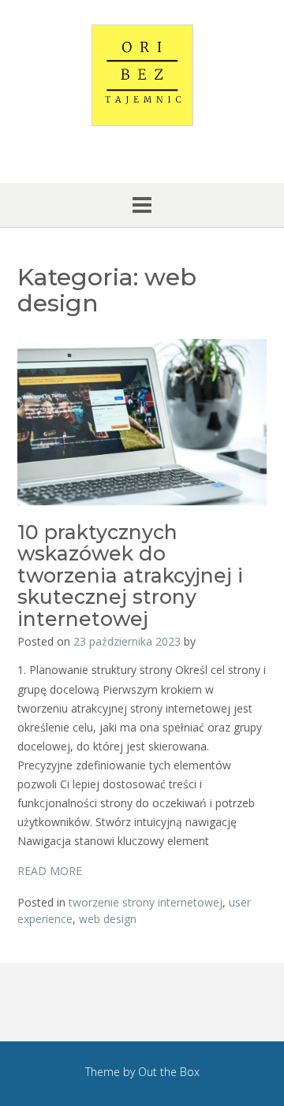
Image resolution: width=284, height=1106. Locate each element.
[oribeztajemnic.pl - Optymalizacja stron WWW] (142, 75)
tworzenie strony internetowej (145, 902)
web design (107, 918)
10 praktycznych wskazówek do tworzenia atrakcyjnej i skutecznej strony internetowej (130, 575)
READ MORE (49, 870)
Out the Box (169, 1071)
